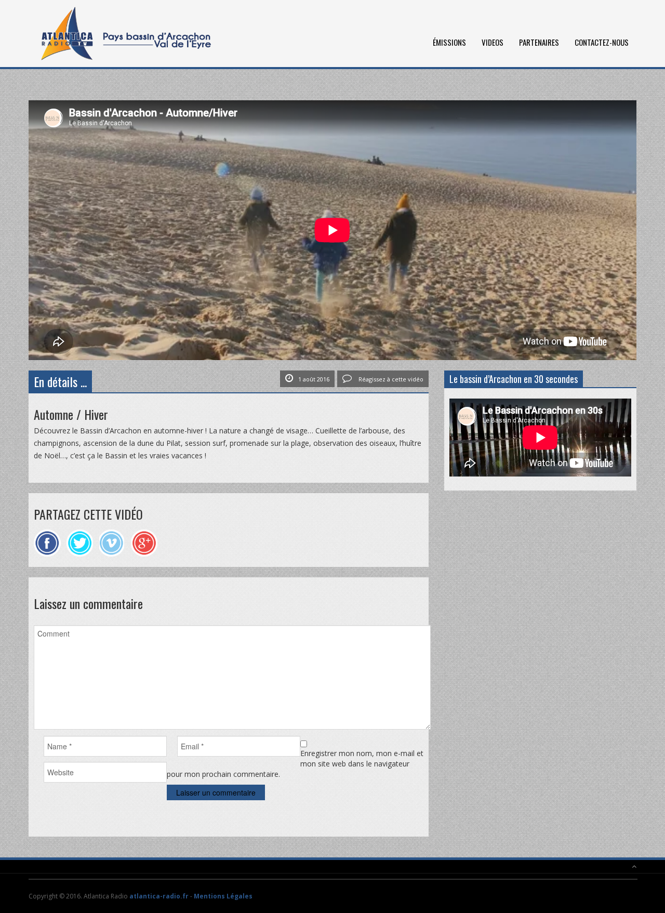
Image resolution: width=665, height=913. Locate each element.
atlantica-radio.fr (159, 896)
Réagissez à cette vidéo (390, 379)
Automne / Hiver (71, 414)
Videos (492, 42)
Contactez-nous (602, 42)
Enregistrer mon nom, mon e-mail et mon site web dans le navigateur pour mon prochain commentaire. (295, 763)
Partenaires (539, 42)
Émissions (449, 42)
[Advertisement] (540, 573)
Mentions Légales (223, 896)
